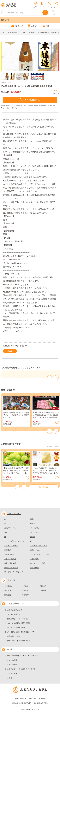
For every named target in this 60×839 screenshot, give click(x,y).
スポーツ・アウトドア (38, 546)
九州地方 (43, 591)
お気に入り (56, 93)
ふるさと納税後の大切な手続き (19, 623)
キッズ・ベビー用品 (37, 563)
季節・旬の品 (35, 550)
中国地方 (25, 595)
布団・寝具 (34, 559)
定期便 (32, 537)
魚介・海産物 (9, 554)
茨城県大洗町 (6, 82)
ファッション (35, 532)
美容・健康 (34, 568)
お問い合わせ (12, 665)
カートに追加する (32, 100)
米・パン (7, 524)
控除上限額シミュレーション (18, 619)
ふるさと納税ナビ (14, 673)
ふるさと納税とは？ (14, 610)
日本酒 (31, 32)
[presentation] (3, 57)
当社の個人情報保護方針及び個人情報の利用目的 (30, 703)
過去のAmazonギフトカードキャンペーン (22, 656)
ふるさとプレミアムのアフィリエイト (21, 669)
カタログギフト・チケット (14, 541)
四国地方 (43, 586)
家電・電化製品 (10, 563)
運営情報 (32, 698)
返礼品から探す (13, 32)
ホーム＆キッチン (11, 568)
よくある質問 (12, 660)
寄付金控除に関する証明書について (20, 632)
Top (2, 32)
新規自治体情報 (20, 698)
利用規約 (42, 698)
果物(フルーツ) (9, 528)
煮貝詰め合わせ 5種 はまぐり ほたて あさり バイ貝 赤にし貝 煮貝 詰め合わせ (16, 415)
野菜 (6, 532)
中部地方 (25, 586)
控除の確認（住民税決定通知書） (19, 641)
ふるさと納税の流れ (14, 614)
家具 (32, 519)
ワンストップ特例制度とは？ (18, 627)
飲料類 (32, 524)
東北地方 (7, 591)
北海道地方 (8, 586)
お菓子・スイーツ (11, 546)
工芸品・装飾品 (10, 559)
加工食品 (7, 550)
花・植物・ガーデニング (13, 572)
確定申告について (14, 636)
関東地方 (7, 595)
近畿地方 (25, 591)
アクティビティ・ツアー (39, 554)
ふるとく (10, 678)
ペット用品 (34, 528)
